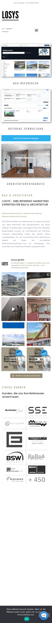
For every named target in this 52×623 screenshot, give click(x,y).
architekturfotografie (26, 184)
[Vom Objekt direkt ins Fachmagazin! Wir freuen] (39, 284)
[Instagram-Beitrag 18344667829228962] (13, 309)
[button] (36, 30)
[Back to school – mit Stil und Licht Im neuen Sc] (39, 309)
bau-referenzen (26, 83)
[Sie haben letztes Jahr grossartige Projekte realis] (13, 284)
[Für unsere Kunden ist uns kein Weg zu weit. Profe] (13, 334)
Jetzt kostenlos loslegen (26, 138)
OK (26, 619)
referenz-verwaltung (26, 128)
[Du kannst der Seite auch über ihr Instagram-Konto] (13, 359)
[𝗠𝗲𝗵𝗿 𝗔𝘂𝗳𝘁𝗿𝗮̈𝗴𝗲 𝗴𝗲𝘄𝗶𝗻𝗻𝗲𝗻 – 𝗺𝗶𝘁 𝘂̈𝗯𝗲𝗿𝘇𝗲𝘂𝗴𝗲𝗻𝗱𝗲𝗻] (39, 359)
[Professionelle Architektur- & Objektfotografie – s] (39, 334)
